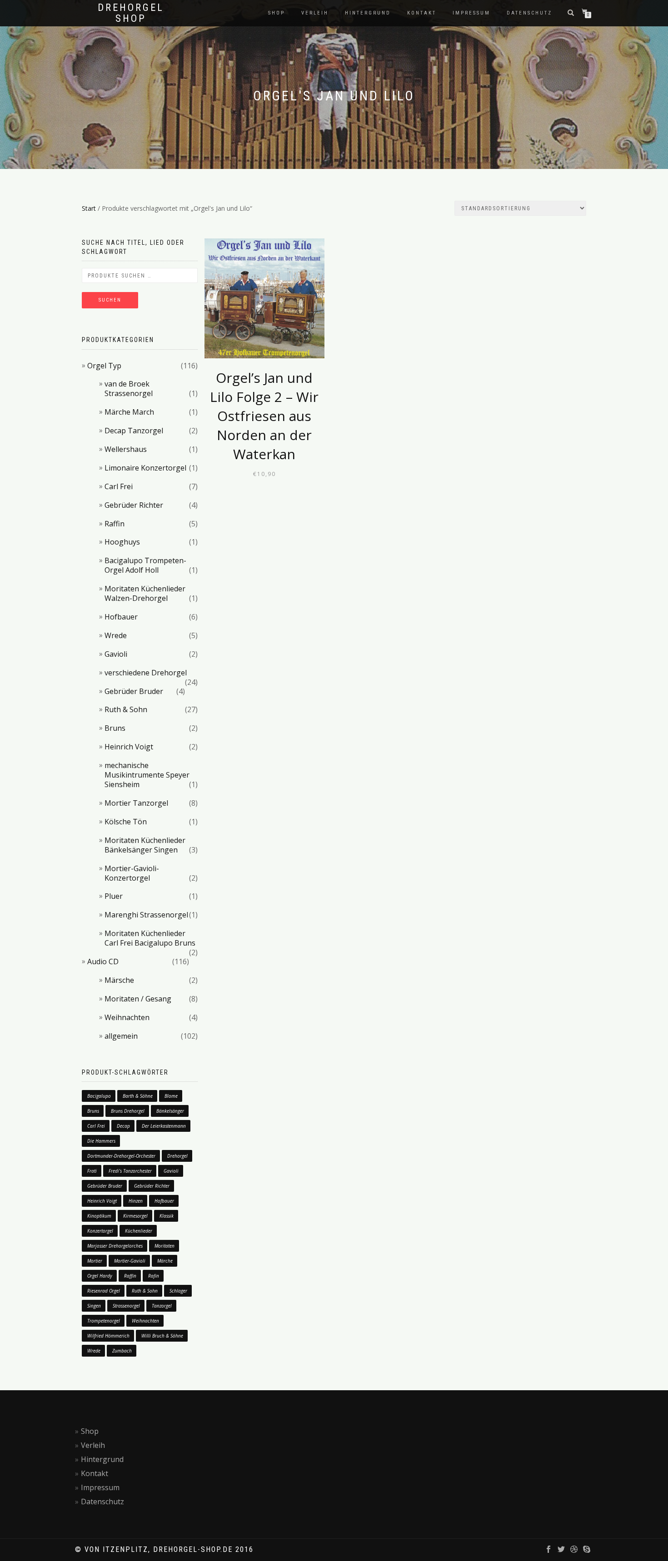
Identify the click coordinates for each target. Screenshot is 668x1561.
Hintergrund (368, 13)
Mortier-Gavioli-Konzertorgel (132, 873)
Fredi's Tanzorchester (130, 1171)
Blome (171, 1096)
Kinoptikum (99, 1216)
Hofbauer (121, 617)
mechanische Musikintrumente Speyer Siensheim (147, 774)
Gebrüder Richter (134, 505)
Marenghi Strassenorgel (146, 915)
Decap (123, 1126)
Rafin (153, 1276)
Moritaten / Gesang (138, 999)
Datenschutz (529, 13)
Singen (94, 1306)
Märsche (119, 980)
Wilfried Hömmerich (108, 1336)
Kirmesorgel (135, 1216)
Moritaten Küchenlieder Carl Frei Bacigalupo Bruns (150, 938)
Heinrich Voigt (129, 747)
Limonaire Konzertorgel (145, 468)
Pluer (114, 896)
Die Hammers (101, 1141)
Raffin (115, 524)
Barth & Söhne (138, 1096)
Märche (165, 1261)
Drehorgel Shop (131, 13)
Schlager (178, 1291)
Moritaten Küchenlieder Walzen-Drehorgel (145, 593)
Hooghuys (122, 542)
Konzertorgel (100, 1231)
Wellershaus (126, 449)
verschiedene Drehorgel (146, 673)
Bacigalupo (99, 1096)
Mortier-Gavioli (129, 1261)
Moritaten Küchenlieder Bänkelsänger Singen (145, 845)
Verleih (315, 13)
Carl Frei (119, 486)
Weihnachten (127, 1017)
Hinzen (136, 1201)
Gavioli (116, 654)
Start (89, 208)
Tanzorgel (162, 1306)
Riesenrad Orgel (103, 1291)
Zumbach (122, 1351)
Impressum (471, 13)
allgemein (121, 1036)
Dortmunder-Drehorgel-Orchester (121, 1156)
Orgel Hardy (99, 1276)
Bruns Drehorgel (128, 1111)
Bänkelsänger (170, 1111)
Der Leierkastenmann (164, 1126)
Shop (276, 13)
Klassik (167, 1216)
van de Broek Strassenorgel (129, 388)
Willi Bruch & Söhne (162, 1336)
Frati (92, 1171)
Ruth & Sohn (126, 709)
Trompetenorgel (103, 1321)
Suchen (110, 300)
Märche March (129, 412)
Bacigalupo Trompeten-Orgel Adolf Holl (145, 565)
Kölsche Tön (126, 822)
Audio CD (103, 961)
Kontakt (421, 13)
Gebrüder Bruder (134, 691)
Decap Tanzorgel (134, 431)
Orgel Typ (104, 366)
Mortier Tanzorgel (136, 803)
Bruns (115, 728)
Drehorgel (177, 1156)
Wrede (116, 635)
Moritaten (164, 1246)
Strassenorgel (126, 1306)
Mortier (94, 1261)
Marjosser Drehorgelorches (115, 1246)
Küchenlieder (138, 1231)
